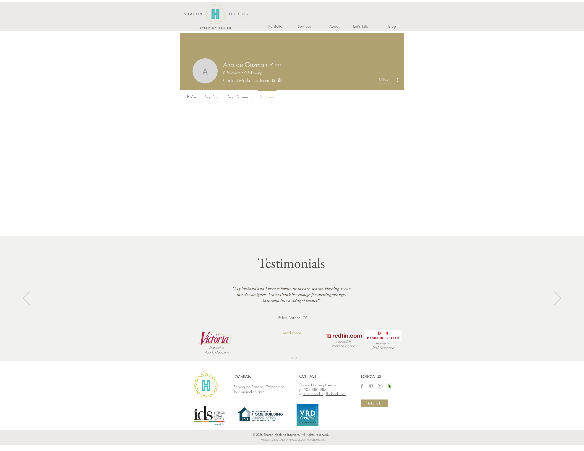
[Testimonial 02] (288, 358)
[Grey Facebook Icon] (362, 386)
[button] (270, 26)
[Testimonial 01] (296, 358)
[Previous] (26, 298)
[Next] (557, 298)
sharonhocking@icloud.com (324, 393)
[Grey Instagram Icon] (380, 386)
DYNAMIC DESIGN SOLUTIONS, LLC (305, 439)
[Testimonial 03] (292, 358)
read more (292, 332)
